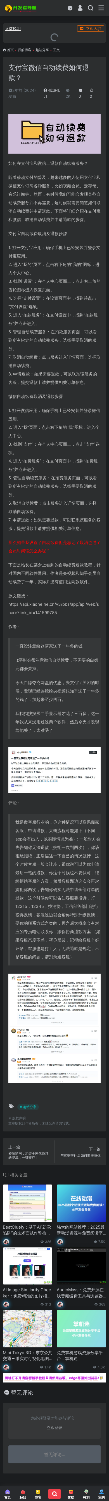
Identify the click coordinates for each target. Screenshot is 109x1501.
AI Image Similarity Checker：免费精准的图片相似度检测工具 (27, 1293)
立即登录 (54, 1427)
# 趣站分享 (28, 1107)
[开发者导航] (21, 8)
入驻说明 (13, 28)
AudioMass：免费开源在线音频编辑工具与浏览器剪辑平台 (80, 1293)
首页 (10, 50)
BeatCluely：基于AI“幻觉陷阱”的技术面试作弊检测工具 (27, 1230)
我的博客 (24, 50)
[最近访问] (70, 8)
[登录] (80, 8)
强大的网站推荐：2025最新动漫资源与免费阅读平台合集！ (81, 1230)
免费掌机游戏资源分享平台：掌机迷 (80, 1355)
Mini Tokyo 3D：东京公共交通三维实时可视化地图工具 (27, 1356)
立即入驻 (93, 28)
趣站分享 (42, 50)
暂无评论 (22, 1392)
